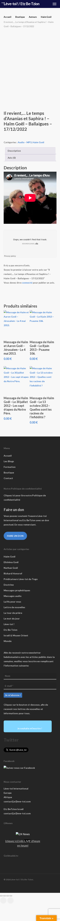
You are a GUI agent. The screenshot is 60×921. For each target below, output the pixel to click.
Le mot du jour (12, 618)
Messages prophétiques (17, 590)
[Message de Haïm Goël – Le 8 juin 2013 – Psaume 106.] (42, 323)
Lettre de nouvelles (14, 607)
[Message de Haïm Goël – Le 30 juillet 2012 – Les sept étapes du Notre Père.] (16, 379)
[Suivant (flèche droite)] (10, 900)
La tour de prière (13, 612)
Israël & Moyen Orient (16, 635)
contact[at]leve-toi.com (17, 801)
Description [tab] (14, 150)
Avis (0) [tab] (12, 157)
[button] (54, 3)
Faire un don (15, 535)
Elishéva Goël (11, 562)
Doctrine (9, 584)
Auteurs (33, 17)
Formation (10, 466)
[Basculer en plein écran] (4, 895)
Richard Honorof (13, 573)
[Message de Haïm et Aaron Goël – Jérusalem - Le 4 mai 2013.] (16, 323)
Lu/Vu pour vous (12, 601)
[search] (41, 4)
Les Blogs (9, 461)
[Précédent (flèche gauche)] (3, 900)
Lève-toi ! (9, 624)
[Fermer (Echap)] (11, 895)
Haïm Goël (46, 17)
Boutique (20, 17)
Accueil (7, 17)
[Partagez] (7, 895)
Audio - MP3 (25, 142)
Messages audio (13, 596)
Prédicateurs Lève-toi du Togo (21, 579)
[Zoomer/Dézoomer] (1, 895)
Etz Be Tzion (10, 629)
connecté (27, 282)
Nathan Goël (11, 567)
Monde (8, 641)
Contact (8, 478)
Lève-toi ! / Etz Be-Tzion (21, 4)
